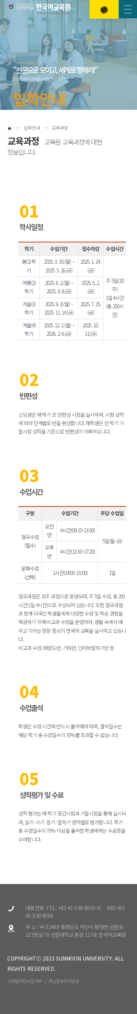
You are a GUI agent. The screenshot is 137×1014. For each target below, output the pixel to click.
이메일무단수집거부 (24, 981)
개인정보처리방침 (63, 981)
